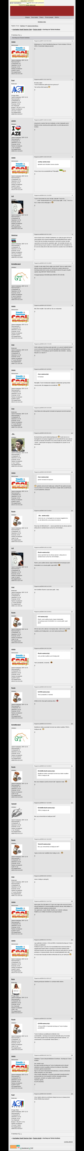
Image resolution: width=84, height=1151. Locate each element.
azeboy (13, 121)
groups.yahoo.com (30, 5)
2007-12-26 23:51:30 (46, 156)
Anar (12, 345)
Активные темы (42, 21)
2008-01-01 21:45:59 (46, 195)
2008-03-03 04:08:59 (46, 1093)
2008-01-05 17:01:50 (46, 344)
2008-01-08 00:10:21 (46, 433)
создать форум (68, 1141)
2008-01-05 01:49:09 (46, 263)
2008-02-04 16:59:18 (46, 876)
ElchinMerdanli (16, 264)
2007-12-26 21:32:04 (46, 120)
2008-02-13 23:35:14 (46, 939)
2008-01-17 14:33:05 (46, 802)
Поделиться (37, 41)
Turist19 (13, 804)
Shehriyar (14, 235)
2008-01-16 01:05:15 (46, 723)
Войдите (22, 25)
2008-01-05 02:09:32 (46, 305)
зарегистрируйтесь (33, 25)
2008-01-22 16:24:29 (46, 839)
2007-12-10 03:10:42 (46, 41)
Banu (13, 979)
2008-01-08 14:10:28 (46, 547)
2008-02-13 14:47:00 (46, 901)
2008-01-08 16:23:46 (46, 648)
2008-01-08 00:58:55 (46, 472)
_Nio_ (13, 434)
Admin (13, 42)
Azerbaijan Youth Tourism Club (22, 29)
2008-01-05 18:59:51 (46, 369)
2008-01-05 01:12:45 (46, 234)
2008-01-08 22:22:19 (46, 687)
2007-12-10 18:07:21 (46, 79)
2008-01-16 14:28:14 (46, 766)
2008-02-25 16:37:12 (46, 1055)
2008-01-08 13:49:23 (46, 510)
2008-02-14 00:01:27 (46, 978)
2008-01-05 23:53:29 (46, 407)
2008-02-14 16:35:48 (46, 1018)
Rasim (13, 511)
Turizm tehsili (37, 29)
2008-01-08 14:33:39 (46, 586)
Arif (12, 196)
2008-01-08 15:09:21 (46, 611)
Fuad (12, 80)
